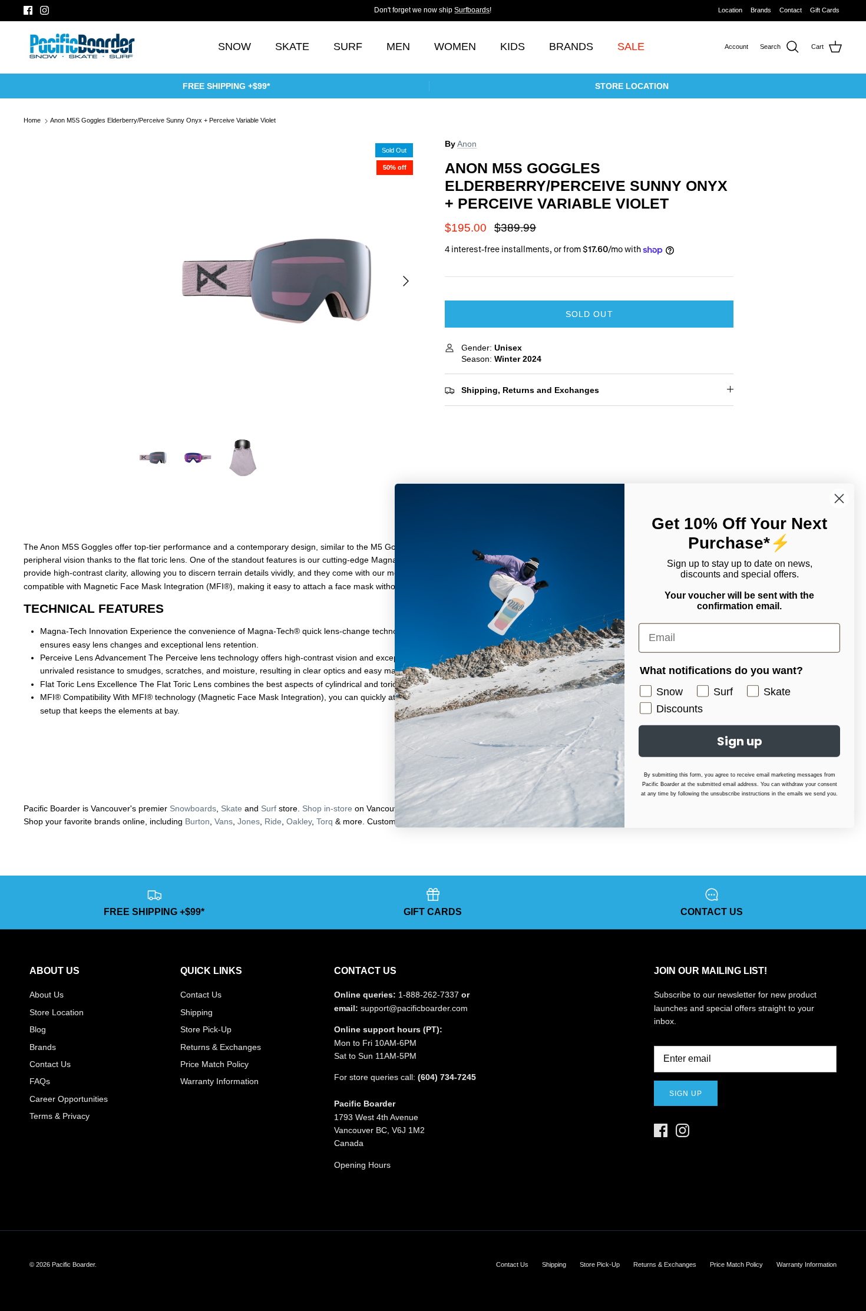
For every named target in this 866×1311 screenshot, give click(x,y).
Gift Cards (824, 10)
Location (730, 10)
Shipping (196, 1012)
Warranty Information (219, 1081)
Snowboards (193, 808)
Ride (273, 821)
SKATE (292, 46)
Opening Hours (362, 1165)
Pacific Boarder (73, 1264)
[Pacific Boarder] (81, 47)
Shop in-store (327, 808)
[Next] (406, 281)
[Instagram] (44, 10)
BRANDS (571, 46)
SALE (630, 46)
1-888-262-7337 (428, 994)
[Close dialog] (839, 498)
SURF (347, 46)
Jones (248, 821)
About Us (46, 994)
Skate (231, 808)
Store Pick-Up (206, 1029)
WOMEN (455, 46)
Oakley (299, 821)
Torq (324, 821)
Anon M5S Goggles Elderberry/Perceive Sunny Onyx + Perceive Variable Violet (163, 120)
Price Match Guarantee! (456, 15)
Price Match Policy (214, 1064)
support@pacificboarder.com (414, 1008)
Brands (761, 10)
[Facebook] (28, 10)
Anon (467, 143)
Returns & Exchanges (220, 1047)
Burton (197, 821)
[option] (276, 280)
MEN (398, 46)
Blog (37, 1029)
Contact (790, 10)
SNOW (234, 46)
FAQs (39, 1081)
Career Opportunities (68, 1099)
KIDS (512, 46)
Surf (268, 808)
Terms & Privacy (59, 1116)
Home (32, 120)
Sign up (685, 1093)
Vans (223, 821)
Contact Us (50, 1064)
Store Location (56, 1012)
